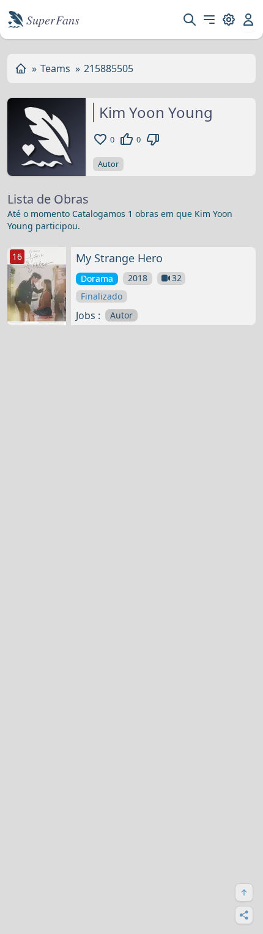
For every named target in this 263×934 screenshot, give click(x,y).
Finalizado (101, 296)
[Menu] (209, 19)
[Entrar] (248, 19)
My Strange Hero (119, 258)
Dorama (97, 278)
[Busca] (189, 19)
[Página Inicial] (21, 68)
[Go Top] (244, 892)
